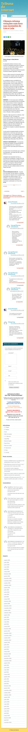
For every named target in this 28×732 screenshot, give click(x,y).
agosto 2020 (7, 697)
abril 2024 (6, 624)
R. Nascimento (7, 447)
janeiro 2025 (7, 603)
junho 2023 (6, 647)
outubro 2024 (7, 610)
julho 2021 (6, 679)
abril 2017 (6, 720)
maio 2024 (6, 621)
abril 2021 (6, 683)
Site (9, 375)
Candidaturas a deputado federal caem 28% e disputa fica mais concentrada (15, 530)
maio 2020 (6, 704)
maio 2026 (6, 567)
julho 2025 (6, 589)
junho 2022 (6, 667)
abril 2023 (6, 649)
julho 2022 (6, 665)
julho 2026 (6, 562)
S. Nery (6, 450)
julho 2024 (6, 617)
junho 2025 (6, 592)
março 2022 (7, 674)
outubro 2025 (7, 583)
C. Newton (6, 429)
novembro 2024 (7, 608)
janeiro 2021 (7, 688)
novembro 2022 (7, 660)
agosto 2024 (7, 615)
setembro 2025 (7, 585)
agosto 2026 (7, 560)
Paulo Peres (7, 443)
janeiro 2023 (7, 656)
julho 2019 (6, 706)
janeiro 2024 (7, 631)
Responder (21, 222)
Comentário (11, 353)
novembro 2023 (7, 635)
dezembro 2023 (7, 633)
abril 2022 (6, 672)
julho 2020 (6, 699)
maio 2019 (6, 711)
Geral (14, 184)
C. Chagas (6, 427)
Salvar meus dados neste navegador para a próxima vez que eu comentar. (15, 383)
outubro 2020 (7, 692)
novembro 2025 (7, 580)
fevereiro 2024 (7, 628)
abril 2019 (6, 713)
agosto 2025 (7, 587)
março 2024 (7, 626)
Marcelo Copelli (7, 441)
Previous (6, 191)
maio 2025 (6, 594)
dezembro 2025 (7, 578)
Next (23, 191)
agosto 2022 (7, 663)
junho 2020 (6, 701)
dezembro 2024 (7, 605)
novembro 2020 (7, 690)
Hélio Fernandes (8, 434)
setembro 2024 (7, 612)
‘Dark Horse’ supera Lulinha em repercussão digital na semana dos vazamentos (15, 488)
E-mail (10, 370)
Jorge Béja (6, 438)
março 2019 (7, 715)
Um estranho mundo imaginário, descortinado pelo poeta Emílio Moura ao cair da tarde (13, 470)
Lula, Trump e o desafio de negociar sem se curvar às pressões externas (16, 543)
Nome (9, 366)
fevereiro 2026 (7, 573)
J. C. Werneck (7, 436)
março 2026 (7, 571)
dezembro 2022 (7, 658)
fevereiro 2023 (7, 653)
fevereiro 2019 (7, 717)
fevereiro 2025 (7, 601)
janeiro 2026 (7, 576)
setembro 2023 (7, 640)
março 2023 (7, 651)
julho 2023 (6, 644)
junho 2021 (6, 681)
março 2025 (7, 599)
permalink (5, 186)
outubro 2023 (7, 637)
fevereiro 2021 (7, 685)
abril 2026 (6, 569)
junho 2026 (6, 564)
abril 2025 (6, 596)
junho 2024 (6, 619)
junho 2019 (6, 708)
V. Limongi (6, 452)
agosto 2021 (7, 676)
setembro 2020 (7, 695)
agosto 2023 (7, 642)
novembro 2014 (7, 722)
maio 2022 (6, 669)
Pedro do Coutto (8, 445)
